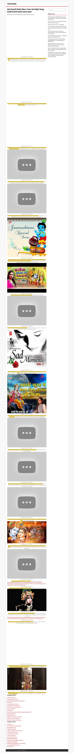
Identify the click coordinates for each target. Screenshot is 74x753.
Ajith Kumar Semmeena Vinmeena (14, 720)
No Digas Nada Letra (11, 727)
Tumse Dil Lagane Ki (11, 735)
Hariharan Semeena (11, 697)
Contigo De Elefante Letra (12, 732)
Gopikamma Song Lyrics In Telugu (14, 716)
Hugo (19, 750)
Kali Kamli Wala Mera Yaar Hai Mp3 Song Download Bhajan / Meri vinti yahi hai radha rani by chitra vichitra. (57, 32)
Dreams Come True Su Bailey (13, 718)
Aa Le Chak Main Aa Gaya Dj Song (14, 725)
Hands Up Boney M (11, 708)
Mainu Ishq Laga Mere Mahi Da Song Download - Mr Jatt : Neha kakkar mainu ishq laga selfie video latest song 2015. (57, 49)
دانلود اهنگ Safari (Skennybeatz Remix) (15, 740)
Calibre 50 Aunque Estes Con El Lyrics (15, 730)
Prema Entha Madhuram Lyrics (13, 745)
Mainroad (23, 750)
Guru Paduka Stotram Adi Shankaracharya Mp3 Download (19, 712)
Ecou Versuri (9, 702)
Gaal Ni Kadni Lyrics (11, 715)
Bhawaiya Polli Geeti (11, 713)
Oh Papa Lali (9, 710)
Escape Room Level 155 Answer (13, 705)
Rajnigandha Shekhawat (12, 738)
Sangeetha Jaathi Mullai (12, 741)
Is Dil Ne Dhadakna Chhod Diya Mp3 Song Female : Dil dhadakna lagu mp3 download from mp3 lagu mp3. (57, 28)
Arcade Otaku (10, 746)
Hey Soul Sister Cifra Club (12, 699)
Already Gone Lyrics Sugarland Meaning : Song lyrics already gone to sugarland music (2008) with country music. (57, 18)
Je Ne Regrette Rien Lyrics (12, 733)
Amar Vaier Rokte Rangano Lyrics (14, 707)
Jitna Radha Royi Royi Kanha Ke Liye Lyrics (16, 700)
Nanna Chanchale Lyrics (12, 737)
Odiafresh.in (9, 724)
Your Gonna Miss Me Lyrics (12, 704)
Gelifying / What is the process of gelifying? (56, 24)
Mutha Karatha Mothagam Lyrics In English (16, 743)
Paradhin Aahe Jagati (11, 729)
